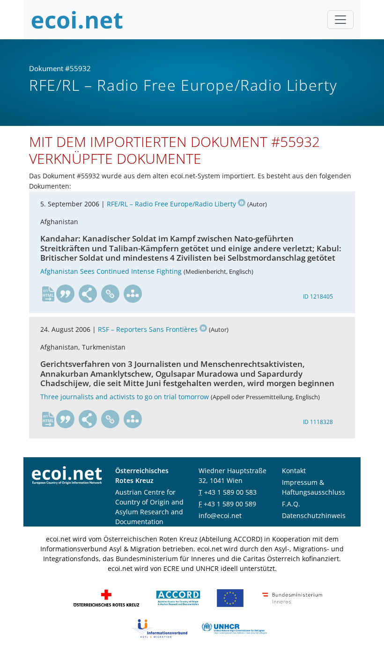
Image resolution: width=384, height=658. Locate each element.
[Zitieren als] (65, 294)
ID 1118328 (318, 422)
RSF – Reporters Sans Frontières (148, 329)
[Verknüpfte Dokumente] (133, 294)
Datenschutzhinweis (314, 515)
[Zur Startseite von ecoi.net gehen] (77, 19)
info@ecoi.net (220, 515)
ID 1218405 (318, 296)
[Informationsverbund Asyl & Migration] (159, 627)
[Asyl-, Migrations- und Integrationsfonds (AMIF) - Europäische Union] (230, 597)
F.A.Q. (291, 503)
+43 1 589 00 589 (230, 503)
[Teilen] (88, 294)
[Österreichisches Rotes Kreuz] (106, 597)
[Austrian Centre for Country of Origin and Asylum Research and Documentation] (178, 597)
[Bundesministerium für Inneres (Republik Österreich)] (292, 597)
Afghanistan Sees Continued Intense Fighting (111, 271)
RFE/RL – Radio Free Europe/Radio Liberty (171, 203)
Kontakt (294, 470)
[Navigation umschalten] (340, 19)
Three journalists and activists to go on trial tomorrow (124, 396)
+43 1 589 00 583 (230, 492)
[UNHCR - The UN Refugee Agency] (234, 627)
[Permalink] (110, 294)
